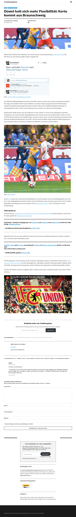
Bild (9, 199)
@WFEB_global (9, 245)
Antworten (12, 375)
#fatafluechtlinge (14, 224)
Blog (5, 7)
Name (6, 405)
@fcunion (35, 222)
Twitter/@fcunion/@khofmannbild (19, 97)
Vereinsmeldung (57, 54)
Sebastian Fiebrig (19, 344)
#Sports (45, 245)
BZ (52, 203)
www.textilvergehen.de (18, 350)
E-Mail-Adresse (8, 412)
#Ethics (37, 245)
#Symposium (52, 245)
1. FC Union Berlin (20, 337)
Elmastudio (41, 513)
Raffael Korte (47, 337)
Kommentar (7, 386)
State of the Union (12, 7)
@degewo (45, 222)
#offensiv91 (55, 222)
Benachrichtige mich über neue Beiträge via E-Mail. (19, 424)
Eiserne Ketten (31, 497)
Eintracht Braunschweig (34, 337)
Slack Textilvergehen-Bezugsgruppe (31, 470)
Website (6, 418)
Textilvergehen (10, 2)
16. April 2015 (8, 22)
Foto (39, 497)
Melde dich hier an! (25, 475)
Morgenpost (40, 203)
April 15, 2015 (35, 228)
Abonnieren (50, 330)
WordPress (27, 513)
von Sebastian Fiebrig (11, 21)
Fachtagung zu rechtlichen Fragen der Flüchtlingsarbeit (32, 214)
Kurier (46, 203)
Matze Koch (11, 194)
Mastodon (13, 347)
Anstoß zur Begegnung (24, 216)
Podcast (22, 499)
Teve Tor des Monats (48, 499)
